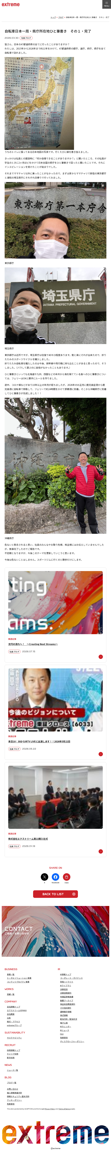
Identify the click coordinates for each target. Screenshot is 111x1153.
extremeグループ (14, 1025)
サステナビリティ (14, 1038)
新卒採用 (10, 1057)
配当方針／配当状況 (68, 1019)
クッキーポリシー (14, 1100)
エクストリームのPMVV (17, 1010)
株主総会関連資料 (67, 1004)
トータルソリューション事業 (19, 978)
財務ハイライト (66, 982)
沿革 (9, 1018)
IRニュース (64, 1030)
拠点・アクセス (13, 1021)
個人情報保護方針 (14, 1092)
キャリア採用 (12, 1054)
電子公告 (64, 1023)
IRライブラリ (65, 985)
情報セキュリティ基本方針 (18, 1096)
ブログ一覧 (11, 1082)
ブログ (60, 17)
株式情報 (64, 1015)
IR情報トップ (65, 974)
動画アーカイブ (66, 1000)
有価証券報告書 (66, 996)
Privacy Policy (50, 1109)
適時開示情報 (65, 1011)
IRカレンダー (65, 1026)
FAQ (62, 1034)
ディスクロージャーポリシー (72, 1041)
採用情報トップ (13, 1050)
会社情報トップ (13, 1006)
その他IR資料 (65, 1008)
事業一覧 (10, 974)
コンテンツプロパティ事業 (18, 982)
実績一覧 (10, 994)
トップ (53, 17)
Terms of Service (65, 1109)
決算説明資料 (65, 993)
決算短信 (64, 989)
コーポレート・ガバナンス (71, 978)
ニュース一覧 (12, 1070)
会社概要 (10, 1014)
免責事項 (64, 1037)
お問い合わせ (12, 1089)
